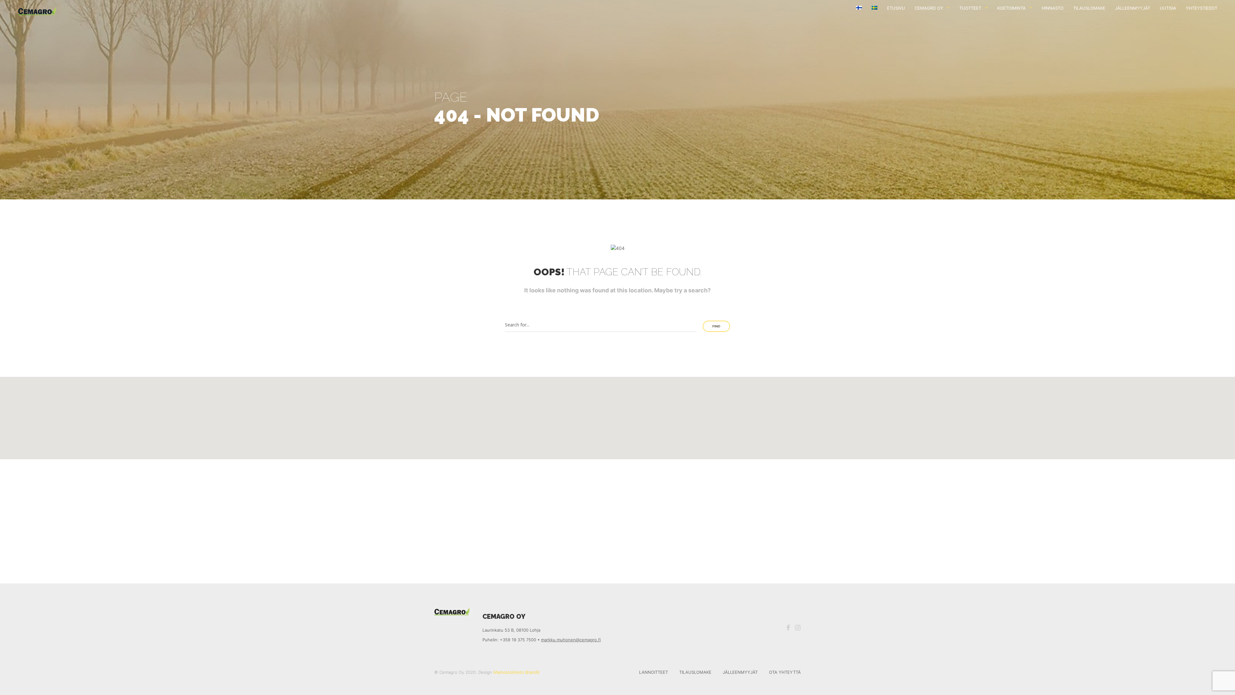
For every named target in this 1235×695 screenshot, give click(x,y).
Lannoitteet (653, 672)
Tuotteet (970, 8)
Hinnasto (1053, 8)
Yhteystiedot (1201, 8)
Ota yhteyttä (785, 672)
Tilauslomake (1089, 8)
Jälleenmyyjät (1132, 8)
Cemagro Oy (929, 8)
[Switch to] (859, 8)
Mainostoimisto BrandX (516, 672)
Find (716, 326)
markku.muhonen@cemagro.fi (571, 639)
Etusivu (896, 8)
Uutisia (1168, 8)
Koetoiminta (1011, 8)
